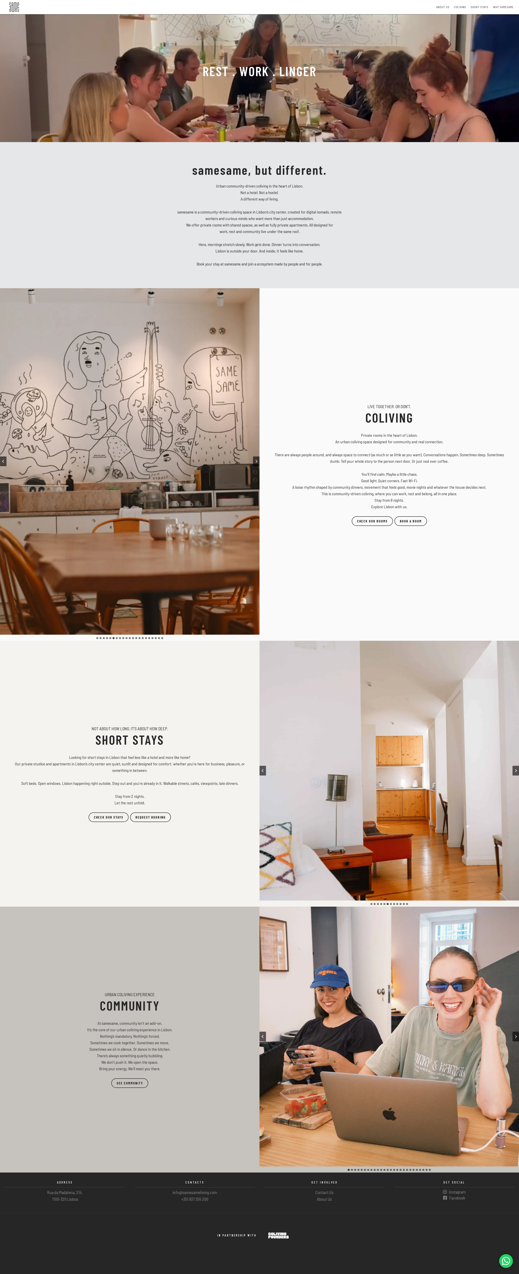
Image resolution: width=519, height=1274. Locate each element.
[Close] (284, 606)
